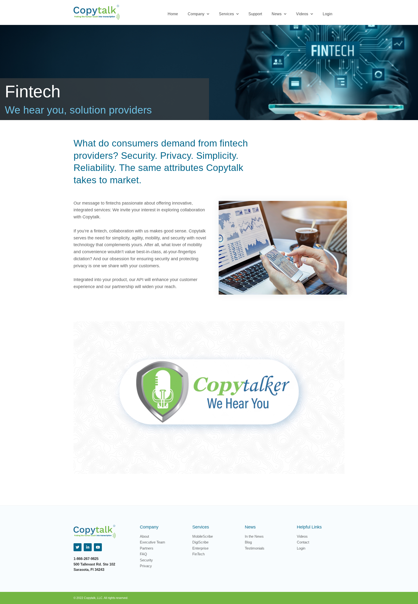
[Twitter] (78, 547)
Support (255, 14)
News (277, 14)
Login (327, 14)
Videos (302, 14)
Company (196, 14)
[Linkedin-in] (88, 547)
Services (226, 14)
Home (173, 14)
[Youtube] (98, 547)
